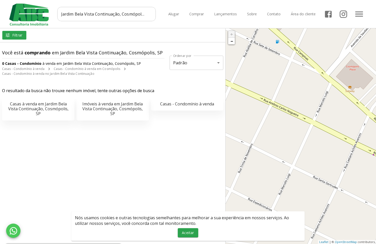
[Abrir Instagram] (343, 14)
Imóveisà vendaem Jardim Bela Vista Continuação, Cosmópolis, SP (112, 108)
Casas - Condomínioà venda (187, 104)
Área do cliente (303, 14)
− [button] (231, 41)
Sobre (252, 14)
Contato (274, 14)
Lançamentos (225, 14)
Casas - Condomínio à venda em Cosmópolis (87, 69)
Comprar (196, 14)
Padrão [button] (180, 63)
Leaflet (323, 242)
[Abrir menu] (359, 14)
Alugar (173, 14)
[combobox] (106, 14)
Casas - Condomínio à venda (23, 69)
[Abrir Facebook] (328, 14)
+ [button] (231, 34)
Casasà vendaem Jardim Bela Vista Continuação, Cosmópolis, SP (38, 108)
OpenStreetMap (346, 242)
